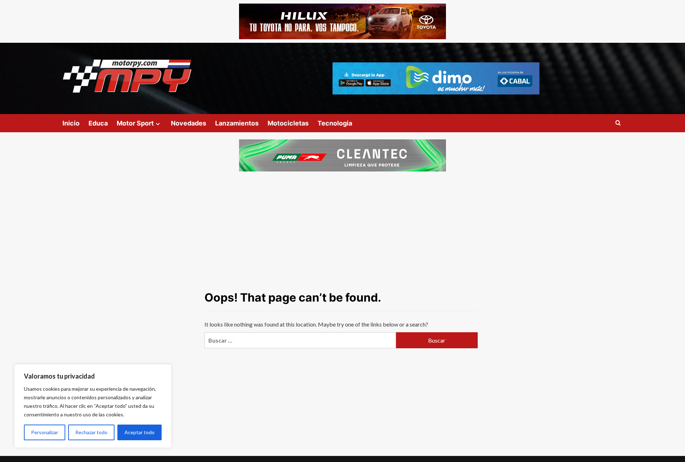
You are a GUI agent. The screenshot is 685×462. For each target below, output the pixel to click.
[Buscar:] (300, 340)
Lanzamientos (237, 123)
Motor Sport (135, 123)
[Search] (618, 123)
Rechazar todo (91, 432)
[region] (92, 406)
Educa (98, 123)
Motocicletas (288, 123)
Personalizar (44, 432)
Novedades (188, 123)
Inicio (71, 123)
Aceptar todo (139, 432)
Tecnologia (335, 123)
